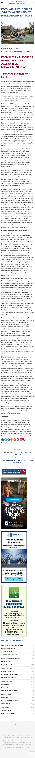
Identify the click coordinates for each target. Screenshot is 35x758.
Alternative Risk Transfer (9, 655)
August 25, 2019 (5, 20)
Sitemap (17, 751)
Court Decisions (6, 668)
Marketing (4, 687)
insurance (14, 442)
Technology (5, 707)
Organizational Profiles (9, 691)
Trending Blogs (6, 710)
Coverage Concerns (7, 671)
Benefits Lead (5, 661)
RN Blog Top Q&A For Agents (10, 700)
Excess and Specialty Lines (10, 674)
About (10, 725)
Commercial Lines (7, 664)
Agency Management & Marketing (12, 645)
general (7, 442)
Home (6, 725)
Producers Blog (6, 697)
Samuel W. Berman (25, 747)
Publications (17, 725)
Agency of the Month (8, 648)
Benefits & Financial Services (10, 658)
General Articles (6, 681)
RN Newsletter (25, 725)
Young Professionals (8, 713)
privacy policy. (30, 737)
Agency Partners (6, 651)
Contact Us (24, 727)
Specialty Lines (6, 704)
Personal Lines (6, 694)
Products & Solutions (8, 727)
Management (5, 684)
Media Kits (17, 727)
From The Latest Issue (8, 678)
